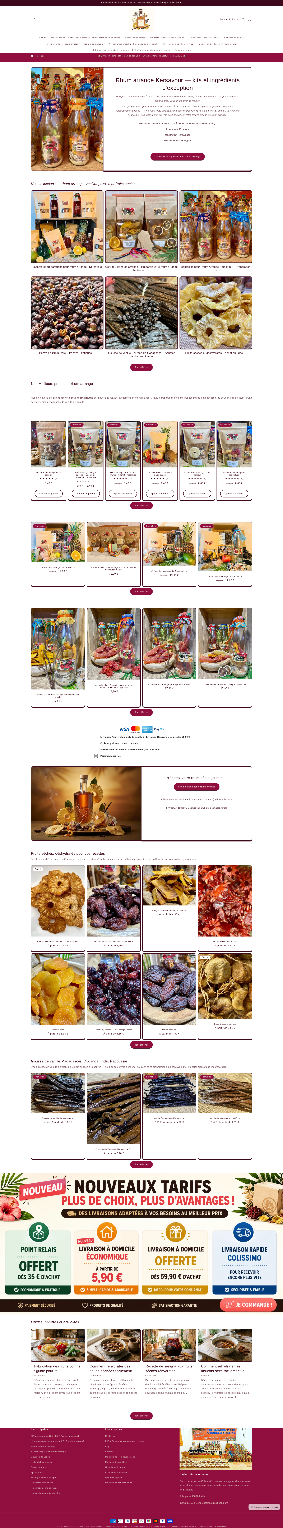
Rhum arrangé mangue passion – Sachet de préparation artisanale (85, 475)
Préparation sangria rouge (44, 1488)
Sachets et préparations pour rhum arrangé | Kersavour (67, 266)
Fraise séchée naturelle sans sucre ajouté (113, 941)
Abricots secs (57, 1030)
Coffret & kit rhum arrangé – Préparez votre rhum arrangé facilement (141, 268)
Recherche (110, 1436)
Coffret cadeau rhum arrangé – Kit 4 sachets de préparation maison (113, 568)
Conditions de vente (115, 1467)
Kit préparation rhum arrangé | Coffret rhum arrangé (57, 1441)
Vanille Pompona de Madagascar (169, 1118)
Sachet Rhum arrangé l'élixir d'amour (197, 473)
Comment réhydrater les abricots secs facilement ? (222, 1368)
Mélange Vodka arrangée (43, 1477)
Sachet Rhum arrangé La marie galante (160, 473)
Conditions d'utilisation (116, 1472)
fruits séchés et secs (41, 1462)
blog (107, 1446)
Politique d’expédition (159, 1526)
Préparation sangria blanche (45, 1493)
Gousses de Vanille (40, 1457)
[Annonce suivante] (251, 3)
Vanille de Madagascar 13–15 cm (225, 1118)
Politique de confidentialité (118, 1483)
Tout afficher (141, 367)
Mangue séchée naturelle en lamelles (169, 910)
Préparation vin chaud (42, 1483)
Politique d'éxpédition (116, 1462)
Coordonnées (220, 1526)
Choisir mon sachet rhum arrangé (196, 786)
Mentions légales (113, 1477)
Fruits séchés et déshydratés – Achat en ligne (214, 352)
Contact (109, 1451)
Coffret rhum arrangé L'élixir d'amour (58, 567)
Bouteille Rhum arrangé (43, 1446)
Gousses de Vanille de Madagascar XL (114, 1149)
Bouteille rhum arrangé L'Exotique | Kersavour (225, 684)
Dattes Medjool (169, 1030)
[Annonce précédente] (32, 3)
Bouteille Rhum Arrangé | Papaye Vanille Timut (169, 684)
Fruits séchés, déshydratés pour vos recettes (68, 853)
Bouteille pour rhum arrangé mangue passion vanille (58, 696)
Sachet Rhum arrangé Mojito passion (48, 473)
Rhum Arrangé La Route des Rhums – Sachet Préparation (122, 473)
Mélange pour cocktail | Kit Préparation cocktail (55, 1436)
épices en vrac (38, 1472)
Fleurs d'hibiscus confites (225, 941)
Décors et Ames (70, 1526)
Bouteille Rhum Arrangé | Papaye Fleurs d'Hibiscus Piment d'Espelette (113, 686)
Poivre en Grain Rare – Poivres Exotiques (65, 352)
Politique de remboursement (91, 1526)
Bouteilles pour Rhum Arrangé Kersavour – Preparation (215, 266)
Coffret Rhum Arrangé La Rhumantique (169, 571)
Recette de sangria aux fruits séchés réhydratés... (168, 1368)
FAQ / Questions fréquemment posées (124, 1441)
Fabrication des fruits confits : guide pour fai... (57, 1368)
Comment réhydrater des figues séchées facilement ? (112, 1368)
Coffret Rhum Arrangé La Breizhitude (225, 576)
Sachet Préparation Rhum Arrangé (48, 1451)
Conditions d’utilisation (139, 1526)
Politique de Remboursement (120, 1457)
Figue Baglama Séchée (225, 1024)
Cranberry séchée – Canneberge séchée (113, 1030)
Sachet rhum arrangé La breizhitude (234, 473)
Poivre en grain (38, 1467)
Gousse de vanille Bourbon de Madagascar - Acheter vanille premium (141, 354)
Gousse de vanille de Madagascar (58, 1118)
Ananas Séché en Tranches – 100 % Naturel (58, 941)
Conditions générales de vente (183, 1526)
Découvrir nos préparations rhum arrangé (177, 156)
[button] (34, 19)
